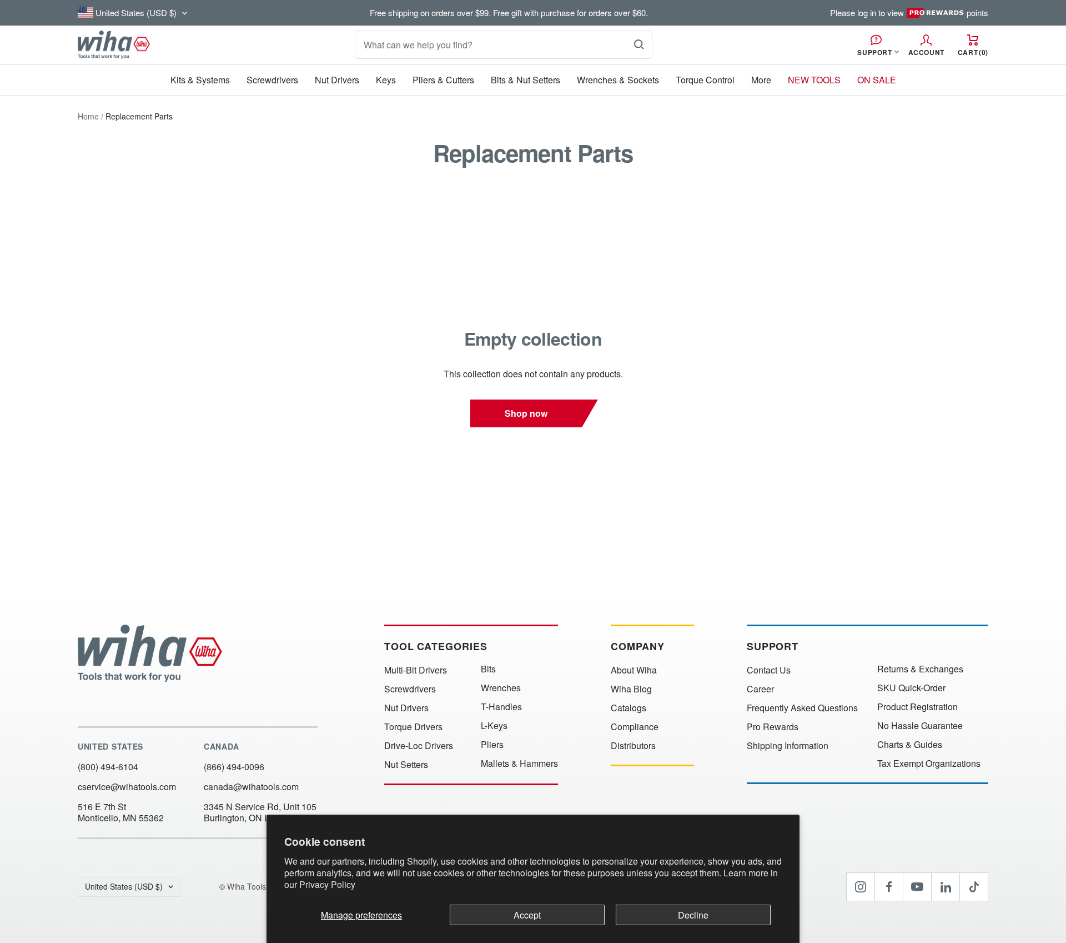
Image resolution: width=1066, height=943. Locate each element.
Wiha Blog (631, 689)
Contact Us (769, 670)
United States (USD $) (124, 886)
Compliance (634, 726)
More (761, 79)
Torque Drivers (413, 726)
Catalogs (628, 708)
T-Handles (501, 706)
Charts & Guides (909, 744)
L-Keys (494, 725)
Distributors (633, 745)
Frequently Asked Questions (802, 708)
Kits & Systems (200, 79)
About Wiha (634, 670)
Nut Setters (406, 764)
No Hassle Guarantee (920, 725)
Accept (527, 915)
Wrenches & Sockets (618, 79)
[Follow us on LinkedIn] (945, 887)
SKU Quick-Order (911, 687)
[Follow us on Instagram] (860, 887)
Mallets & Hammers (519, 763)
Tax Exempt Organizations (928, 763)
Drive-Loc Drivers (418, 745)
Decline (693, 915)
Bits (488, 669)
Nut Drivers (337, 79)
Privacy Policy (327, 884)
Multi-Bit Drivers (415, 670)
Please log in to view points (909, 13)
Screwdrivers (272, 79)
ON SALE (876, 79)
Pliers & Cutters (443, 79)
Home (88, 116)
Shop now (526, 413)
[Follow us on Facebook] (889, 887)
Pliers (492, 744)
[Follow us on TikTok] (974, 887)
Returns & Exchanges (920, 669)
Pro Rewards (772, 726)
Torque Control (705, 79)
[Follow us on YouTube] (917, 887)
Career (760, 689)
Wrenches (501, 687)
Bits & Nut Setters (525, 79)
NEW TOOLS (814, 79)
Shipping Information (787, 745)
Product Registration (917, 706)
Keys (386, 79)
